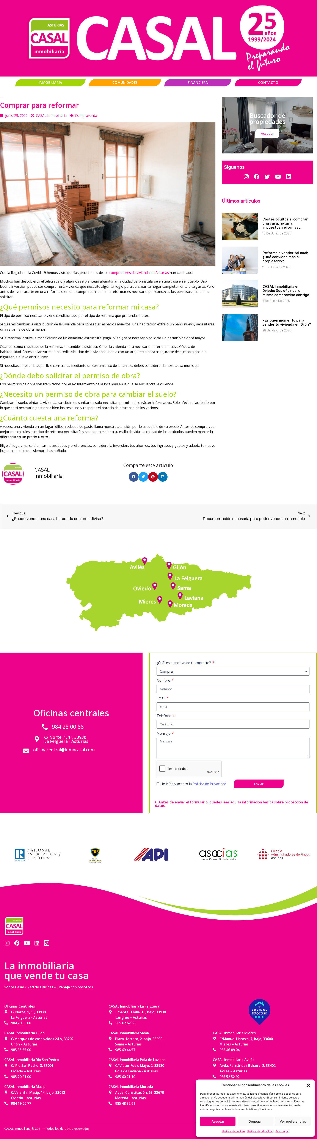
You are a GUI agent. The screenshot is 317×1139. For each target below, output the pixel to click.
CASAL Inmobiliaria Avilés (233, 1059)
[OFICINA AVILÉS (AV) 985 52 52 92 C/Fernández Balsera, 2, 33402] (145, 559)
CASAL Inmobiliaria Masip (25, 1086)
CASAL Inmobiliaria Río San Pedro (31, 1059)
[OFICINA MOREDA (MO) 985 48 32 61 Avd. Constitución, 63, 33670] (169, 602)
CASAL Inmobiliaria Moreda (130, 1086)
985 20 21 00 (21, 1076)
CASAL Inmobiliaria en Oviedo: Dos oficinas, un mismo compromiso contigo (285, 290)
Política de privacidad (260, 1131)
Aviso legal (282, 1131)
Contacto (268, 82)
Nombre (164, 680)
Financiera (198, 82)
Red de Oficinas (40, 987)
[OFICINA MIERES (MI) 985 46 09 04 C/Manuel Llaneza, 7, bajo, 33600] (160, 598)
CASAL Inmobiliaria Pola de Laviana (137, 1059)
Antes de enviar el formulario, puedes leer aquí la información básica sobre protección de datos (231, 804)
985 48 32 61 (125, 1103)
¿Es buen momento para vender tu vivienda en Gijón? (286, 322)
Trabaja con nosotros (75, 987)
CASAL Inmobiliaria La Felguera (134, 1006)
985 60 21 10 (125, 1076)
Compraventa (86, 115)
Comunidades (125, 82)
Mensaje (164, 733)
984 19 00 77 (21, 1103)
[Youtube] (27, 943)
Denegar (255, 1121)
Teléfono (164, 715)
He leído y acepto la (193, 783)
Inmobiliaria (50, 82)
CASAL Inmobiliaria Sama (128, 1033)
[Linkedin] (36, 943)
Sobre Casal (14, 987)
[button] (308, 1085)
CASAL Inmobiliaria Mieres (234, 1033)
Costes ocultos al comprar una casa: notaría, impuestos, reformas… (285, 223)
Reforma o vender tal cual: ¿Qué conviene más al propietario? (285, 257)
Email (161, 698)
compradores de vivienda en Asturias (139, 272)
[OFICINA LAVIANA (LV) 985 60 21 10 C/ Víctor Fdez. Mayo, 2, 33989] (180, 594)
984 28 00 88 (68, 726)
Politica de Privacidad (209, 783)
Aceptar (218, 1121)
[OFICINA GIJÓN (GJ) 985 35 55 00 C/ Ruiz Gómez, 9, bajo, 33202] (169, 566)
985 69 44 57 (125, 1049)
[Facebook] (17, 943)
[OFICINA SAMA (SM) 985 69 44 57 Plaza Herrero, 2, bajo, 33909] (173, 585)
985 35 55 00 (21, 1049)
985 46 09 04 (230, 1049)
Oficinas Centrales (19, 1006)
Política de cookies (233, 1131)
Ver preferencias (293, 1121)
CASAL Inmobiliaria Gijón (24, 1033)
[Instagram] (7, 943)
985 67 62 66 (125, 1023)
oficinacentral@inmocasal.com (64, 750)
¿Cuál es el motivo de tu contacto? (184, 662)
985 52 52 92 (230, 1076)
